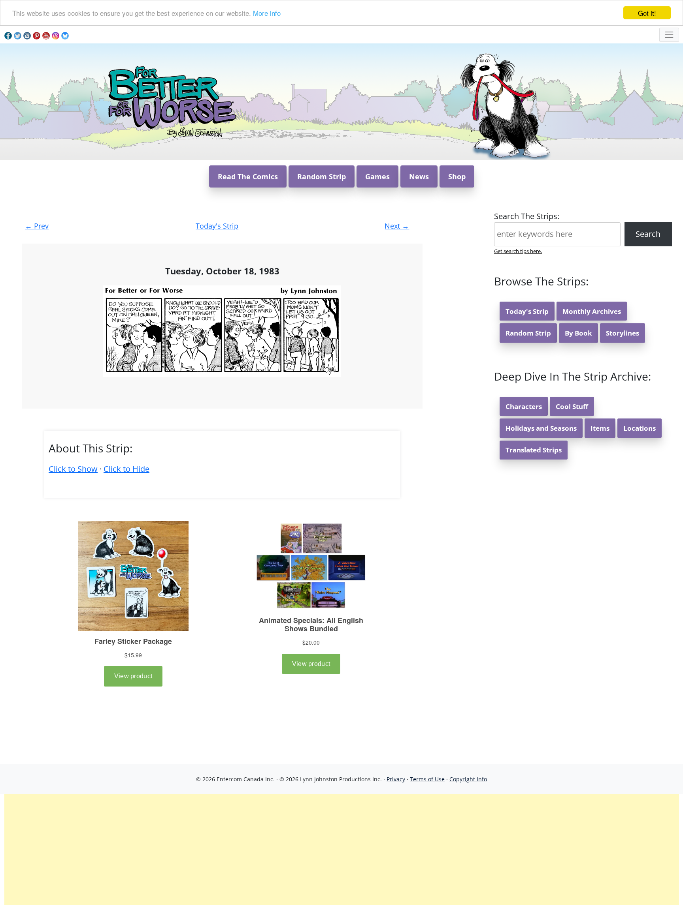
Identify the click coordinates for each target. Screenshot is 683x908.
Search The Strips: (526, 216)
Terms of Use (427, 779)
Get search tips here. (518, 251)
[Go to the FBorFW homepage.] (171, 101)
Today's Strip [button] (527, 311)
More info (267, 13)
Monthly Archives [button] (591, 311)
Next (397, 226)
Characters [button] (524, 406)
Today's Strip (217, 226)
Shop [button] (457, 176)
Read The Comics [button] (248, 176)
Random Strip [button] (321, 176)
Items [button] (600, 428)
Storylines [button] (622, 333)
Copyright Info (468, 779)
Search (648, 234)
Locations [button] (639, 428)
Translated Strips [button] (534, 449)
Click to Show (73, 468)
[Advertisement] (341, 849)
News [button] (419, 176)
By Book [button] (578, 333)
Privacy (396, 779)
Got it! (647, 13)
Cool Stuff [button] (572, 406)
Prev (37, 226)
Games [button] (377, 176)
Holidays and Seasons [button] (541, 428)
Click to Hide (126, 468)
